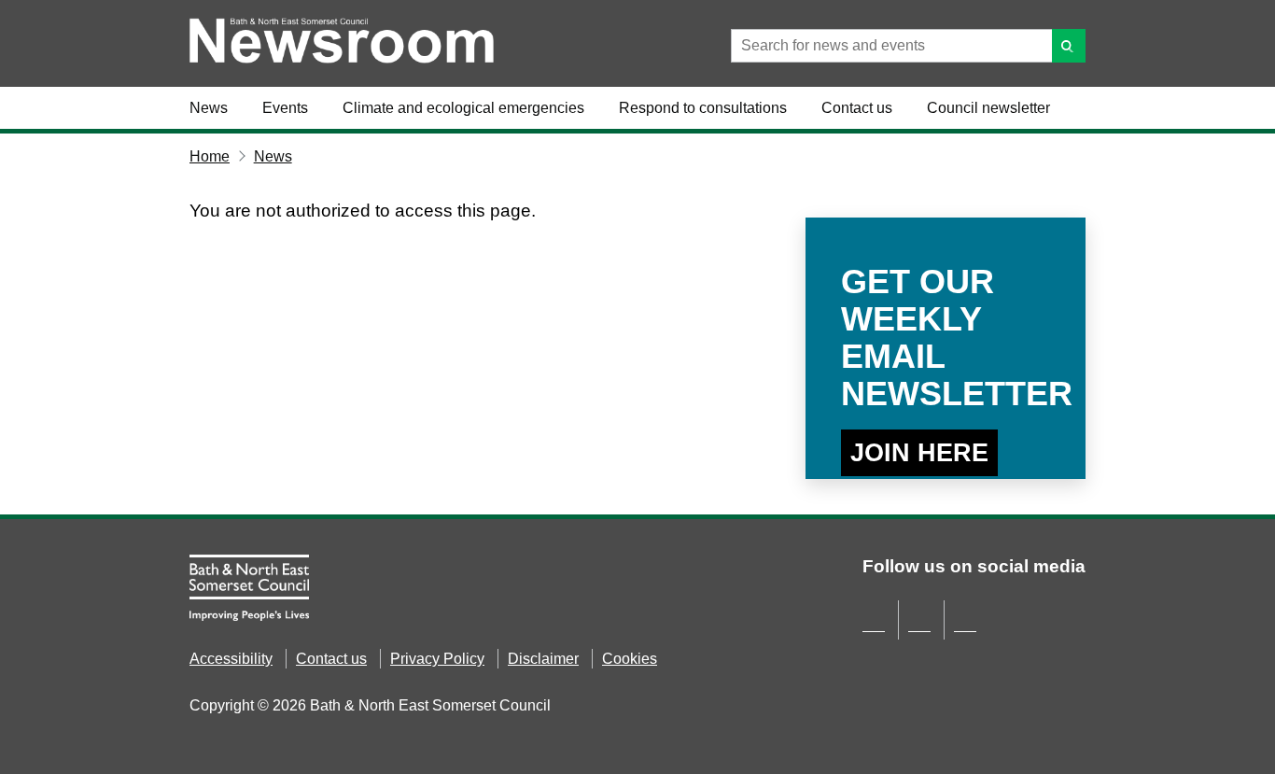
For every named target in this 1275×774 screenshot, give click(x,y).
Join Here (919, 453)
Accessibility (231, 659)
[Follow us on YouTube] (919, 625)
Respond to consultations (703, 108)
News (208, 108)
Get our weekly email (945, 337)
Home (209, 156)
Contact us (856, 108)
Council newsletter (988, 108)
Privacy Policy (437, 659)
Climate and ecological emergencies (463, 108)
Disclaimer (543, 659)
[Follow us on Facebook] (873, 625)
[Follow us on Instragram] (965, 625)
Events (285, 108)
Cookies (629, 659)
